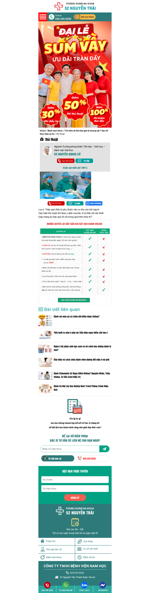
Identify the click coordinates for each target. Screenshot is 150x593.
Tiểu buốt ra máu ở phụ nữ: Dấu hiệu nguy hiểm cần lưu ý (81, 332)
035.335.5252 (63, 18)
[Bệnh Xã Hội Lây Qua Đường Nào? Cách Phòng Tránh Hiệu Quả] (45, 389)
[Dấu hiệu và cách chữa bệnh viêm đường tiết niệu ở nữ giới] (45, 362)
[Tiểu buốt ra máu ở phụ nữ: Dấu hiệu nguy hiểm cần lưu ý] (45, 335)
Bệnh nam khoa (55, 131)
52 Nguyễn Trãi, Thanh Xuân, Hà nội (77, 577)
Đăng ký (75, 497)
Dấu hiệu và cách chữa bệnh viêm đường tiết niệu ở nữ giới (81, 359)
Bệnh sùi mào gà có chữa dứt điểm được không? (76, 316)
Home (43, 131)
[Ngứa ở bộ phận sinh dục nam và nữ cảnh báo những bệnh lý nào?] (45, 349)
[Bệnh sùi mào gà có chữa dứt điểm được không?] (45, 320)
